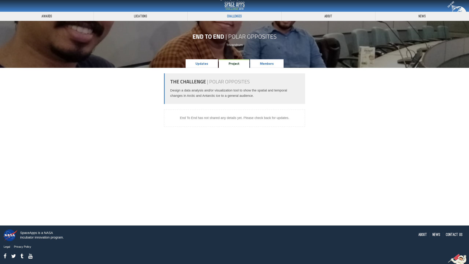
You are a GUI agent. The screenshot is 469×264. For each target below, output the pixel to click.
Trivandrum (234, 45)
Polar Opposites (252, 36)
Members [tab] (267, 63)
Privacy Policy (22, 246)
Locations (140, 16)
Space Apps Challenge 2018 (234, 6)
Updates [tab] (201, 63)
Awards (47, 16)
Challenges (234, 16)
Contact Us (454, 234)
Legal (7, 246)
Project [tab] (234, 63)
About (328, 16)
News (422, 16)
